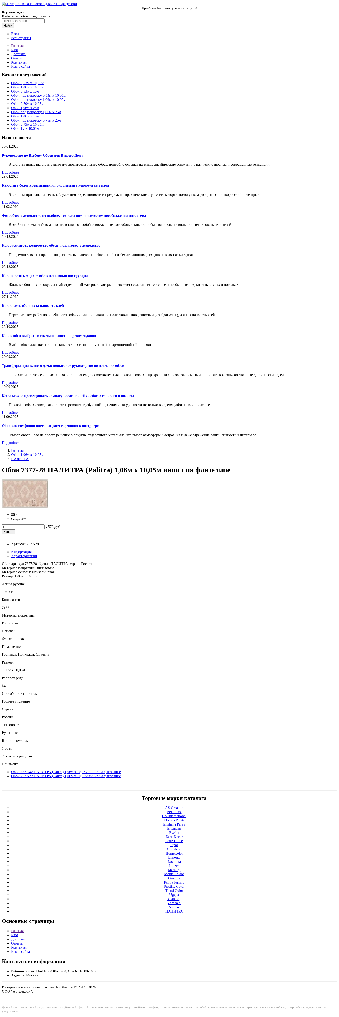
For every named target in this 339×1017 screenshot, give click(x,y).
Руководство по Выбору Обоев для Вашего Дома (42, 155)
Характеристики (24, 556)
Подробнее (10, 172)
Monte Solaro (174, 874)
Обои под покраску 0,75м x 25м (36, 120)
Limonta (174, 857)
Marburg (174, 870)
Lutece (174, 866)
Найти (8, 25)
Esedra (174, 832)
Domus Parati (174, 820)
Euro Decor (174, 837)
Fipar (174, 845)
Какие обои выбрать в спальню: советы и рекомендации (49, 336)
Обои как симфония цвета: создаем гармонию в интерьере (50, 426)
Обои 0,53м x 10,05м (27, 83)
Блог (14, 50)
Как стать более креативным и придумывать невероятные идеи (55, 185)
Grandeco (174, 849)
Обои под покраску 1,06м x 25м (36, 112)
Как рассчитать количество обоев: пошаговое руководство (51, 245)
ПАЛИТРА (20, 459)
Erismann (174, 828)
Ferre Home (174, 841)
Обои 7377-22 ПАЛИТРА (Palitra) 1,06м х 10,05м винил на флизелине (66, 776)
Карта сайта (20, 66)
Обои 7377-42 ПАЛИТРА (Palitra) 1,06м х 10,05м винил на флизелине (66, 772)
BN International (174, 816)
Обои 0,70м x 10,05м (27, 104)
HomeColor (174, 853)
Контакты (19, 62)
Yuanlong (174, 899)
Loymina (174, 861)
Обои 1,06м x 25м (25, 108)
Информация (21, 552)
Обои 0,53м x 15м (25, 91)
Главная (17, 46)
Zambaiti (174, 903)
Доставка (18, 54)
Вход (15, 34)
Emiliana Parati (174, 824)
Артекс (174, 907)
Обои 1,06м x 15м (25, 116)
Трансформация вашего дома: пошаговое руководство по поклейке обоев (63, 366)
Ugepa (174, 895)
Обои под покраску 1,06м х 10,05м (38, 99)
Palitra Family (174, 882)
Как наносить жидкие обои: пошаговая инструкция (45, 276)
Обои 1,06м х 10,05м (27, 87)
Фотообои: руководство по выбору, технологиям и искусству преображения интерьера (74, 215)
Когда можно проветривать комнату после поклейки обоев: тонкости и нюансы (68, 396)
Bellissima (174, 812)
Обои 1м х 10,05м (25, 128)
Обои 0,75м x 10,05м (27, 124)
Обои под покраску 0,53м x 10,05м (38, 95)
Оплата (17, 58)
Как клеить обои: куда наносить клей (33, 305)
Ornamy (174, 878)
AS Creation (174, 808)
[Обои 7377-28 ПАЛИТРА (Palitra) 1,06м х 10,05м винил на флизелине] (25, 507)
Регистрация (21, 38)
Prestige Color (174, 886)
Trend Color (174, 890)
